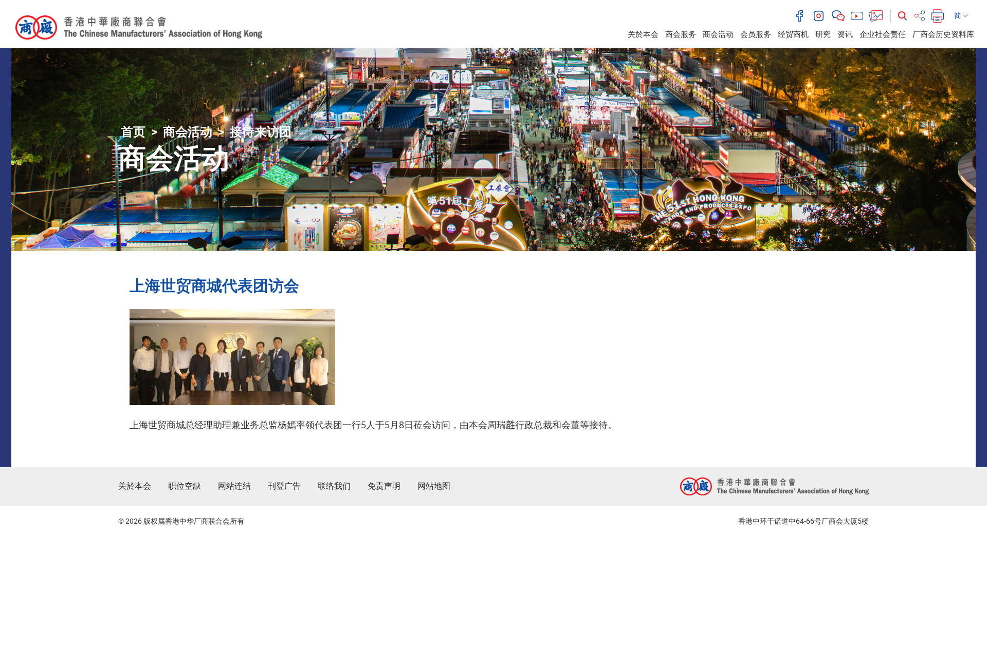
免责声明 (384, 486)
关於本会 (643, 34)
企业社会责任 (883, 34)
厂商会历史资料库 (943, 34)
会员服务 (755, 34)
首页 (133, 132)
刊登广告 (284, 486)
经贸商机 (793, 34)
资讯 (845, 34)
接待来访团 (260, 132)
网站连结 (234, 486)
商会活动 (718, 34)
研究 (823, 34)
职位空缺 (184, 486)
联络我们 (334, 486)
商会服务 (680, 34)
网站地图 (433, 486)
